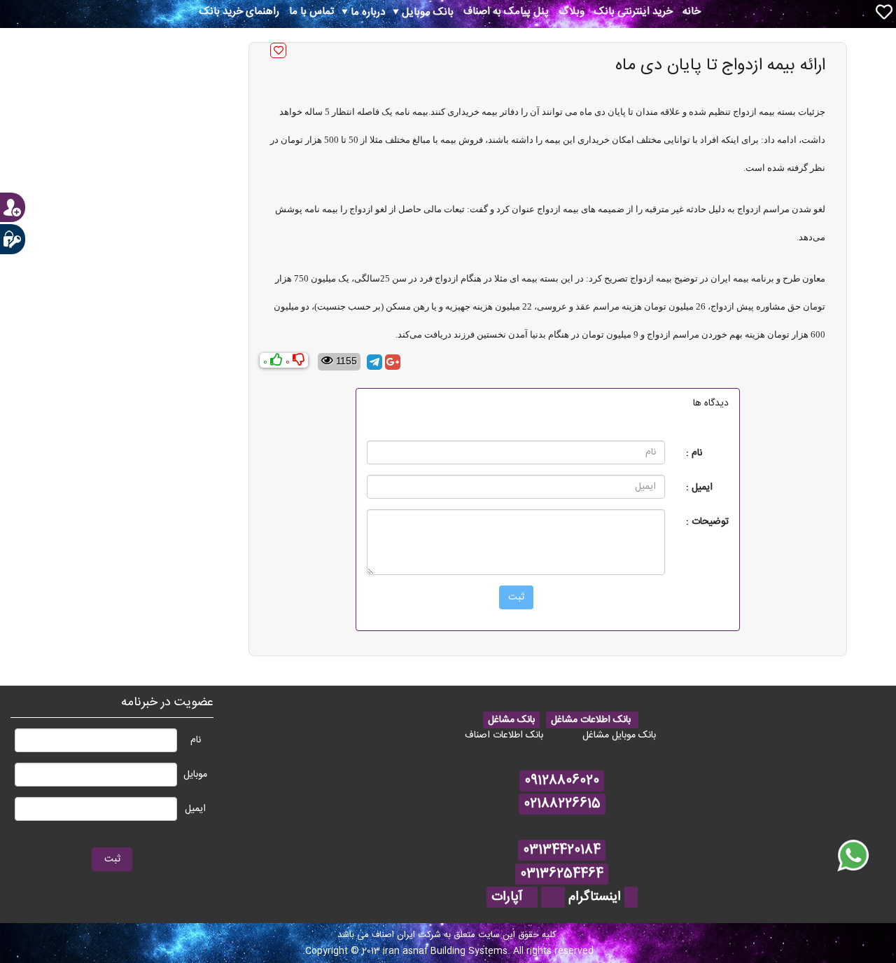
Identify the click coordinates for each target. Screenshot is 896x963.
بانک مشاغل (511, 720)
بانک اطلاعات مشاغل (592, 720)
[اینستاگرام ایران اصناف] (631, 897)
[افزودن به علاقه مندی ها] (278, 50)
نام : (694, 453)
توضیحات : (707, 521)
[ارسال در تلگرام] (374, 362)
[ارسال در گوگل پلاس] (392, 362)
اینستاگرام (594, 897)
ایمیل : (699, 487)
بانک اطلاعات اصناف (504, 735)
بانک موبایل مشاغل (619, 735)
